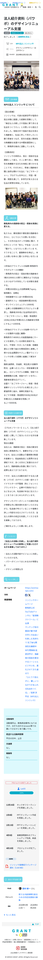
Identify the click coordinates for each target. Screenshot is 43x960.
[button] (6, 198)
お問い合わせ (17, 939)
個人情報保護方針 (20, 942)
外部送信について (34, 942)
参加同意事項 (7, 942)
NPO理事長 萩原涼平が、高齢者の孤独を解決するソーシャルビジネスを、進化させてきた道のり (31, 662)
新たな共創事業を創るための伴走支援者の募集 (28, 897)
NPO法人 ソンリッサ (25, 43)
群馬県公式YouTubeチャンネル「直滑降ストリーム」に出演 (31, 615)
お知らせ (8, 939)
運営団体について (30, 939)
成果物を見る (24, 36)
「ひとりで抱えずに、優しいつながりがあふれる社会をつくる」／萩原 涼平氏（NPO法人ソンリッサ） (32, 689)
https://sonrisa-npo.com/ (32, 589)
